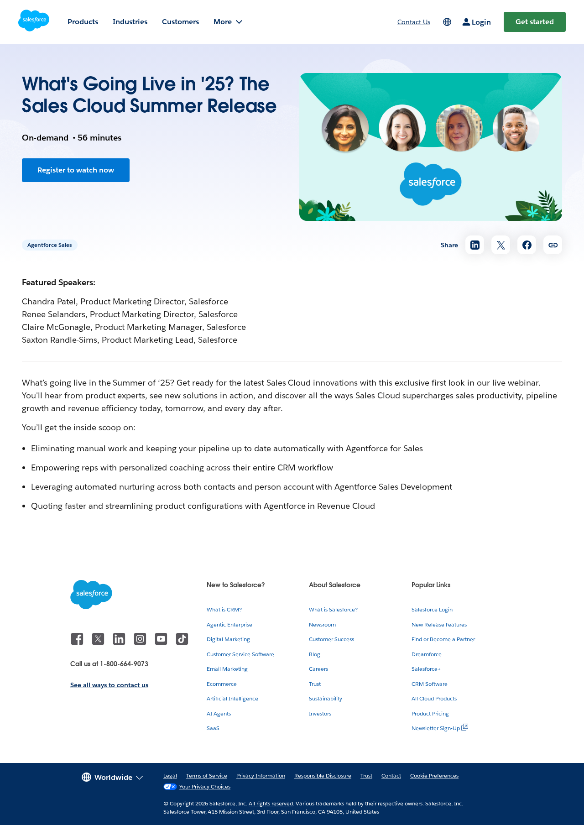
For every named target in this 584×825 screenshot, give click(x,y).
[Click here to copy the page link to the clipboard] (552, 244)
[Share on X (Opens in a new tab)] (500, 244)
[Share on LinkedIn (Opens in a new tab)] (474, 244)
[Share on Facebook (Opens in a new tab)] (526, 244)
